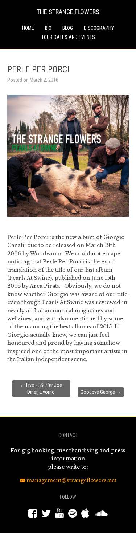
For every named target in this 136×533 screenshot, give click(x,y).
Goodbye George (101, 392)
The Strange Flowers (68, 12)
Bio (48, 28)
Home (28, 28)
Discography (99, 28)
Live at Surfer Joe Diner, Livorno (41, 388)
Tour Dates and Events (68, 37)
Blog (67, 28)
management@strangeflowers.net (70, 480)
